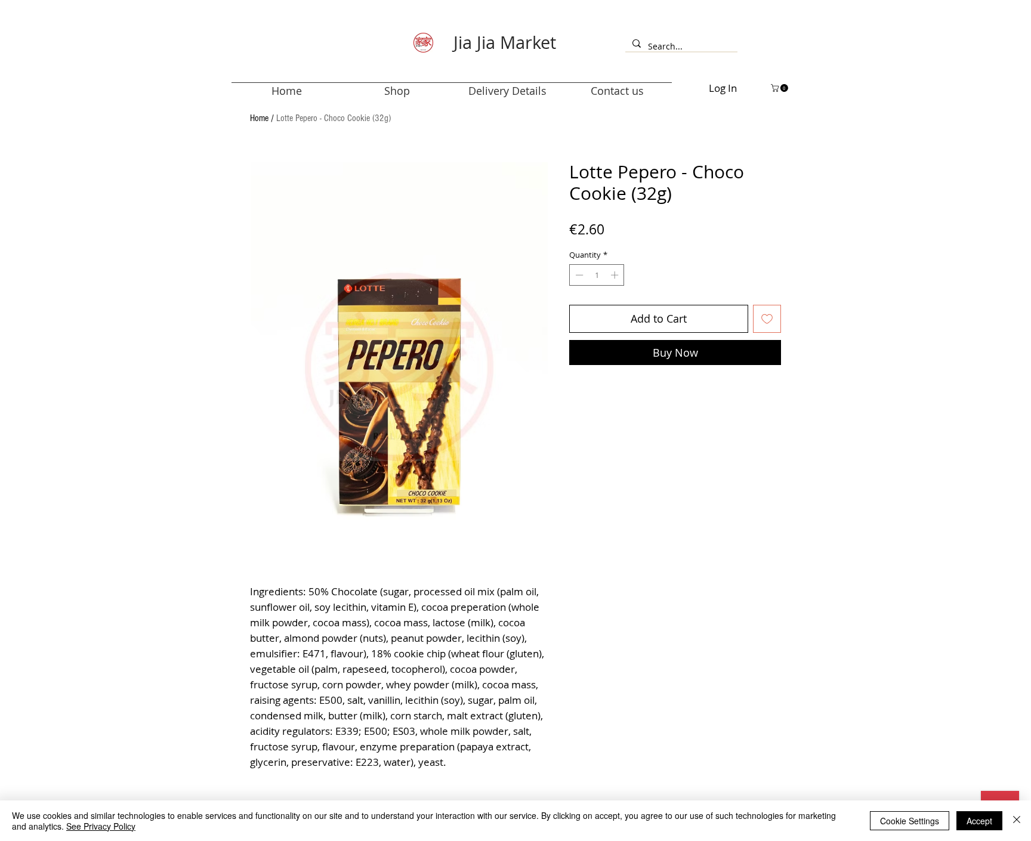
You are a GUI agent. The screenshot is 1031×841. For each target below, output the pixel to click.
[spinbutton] (597, 275)
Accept (979, 821)
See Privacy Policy (100, 826)
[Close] (1017, 820)
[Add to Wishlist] (767, 319)
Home (259, 118)
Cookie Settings (909, 821)
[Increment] (616, 275)
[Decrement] (578, 275)
